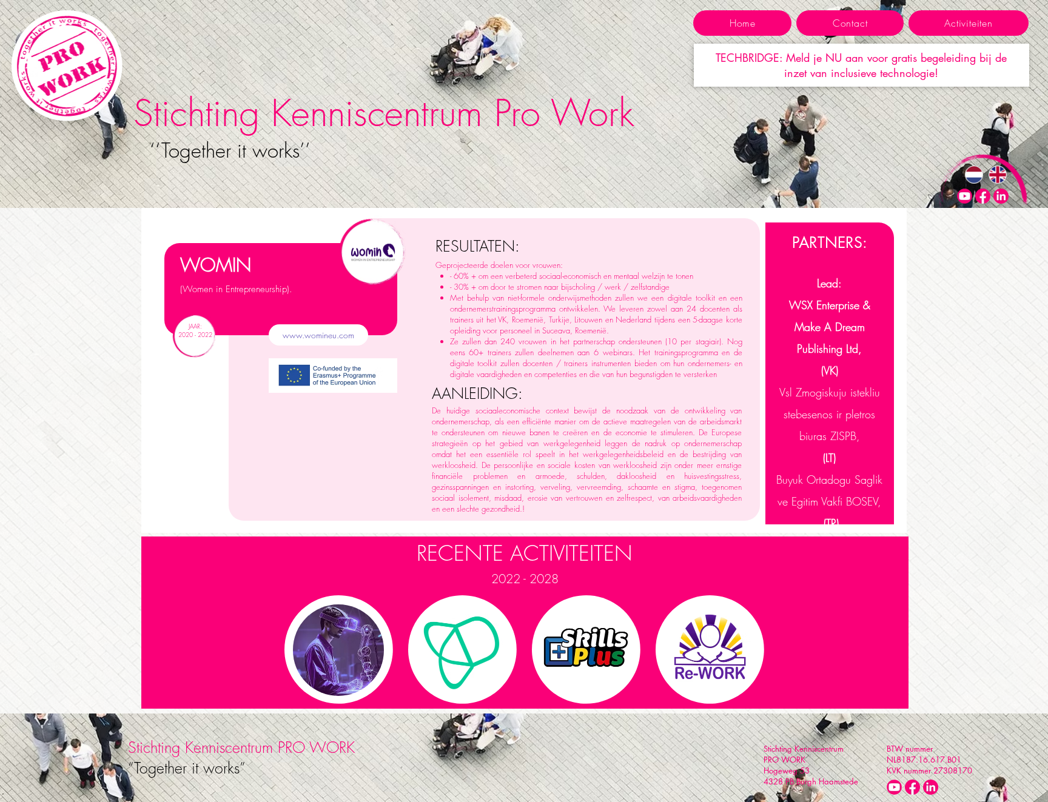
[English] (997, 175)
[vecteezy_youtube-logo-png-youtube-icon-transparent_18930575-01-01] (964, 196)
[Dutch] (974, 175)
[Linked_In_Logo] (1001, 196)
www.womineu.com (318, 335)
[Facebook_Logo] (982, 196)
